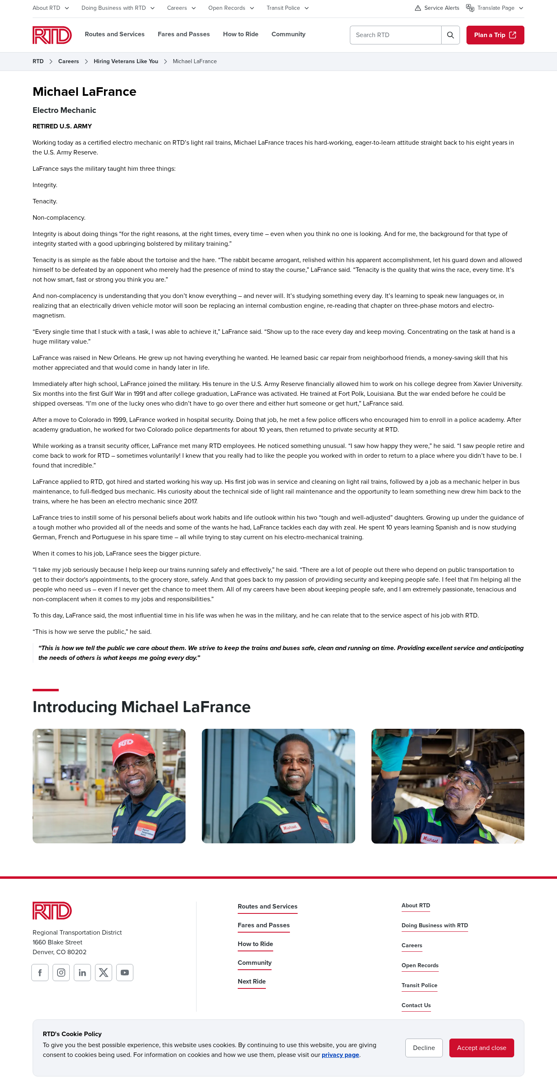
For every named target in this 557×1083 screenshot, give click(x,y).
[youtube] (124, 972)
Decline (424, 1047)
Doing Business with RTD (114, 8)
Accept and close (481, 1047)
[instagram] (61, 972)
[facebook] (40, 972)
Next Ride (252, 981)
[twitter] (103, 972)
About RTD (46, 8)
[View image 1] (109, 786)
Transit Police (283, 8)
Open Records (226, 8)
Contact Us (416, 1005)
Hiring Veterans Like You (126, 61)
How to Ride (241, 34)
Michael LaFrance (195, 61)
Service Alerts (442, 8)
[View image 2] (278, 786)
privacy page (340, 1054)
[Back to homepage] (52, 35)
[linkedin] (82, 972)
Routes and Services (115, 34)
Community (288, 34)
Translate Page (496, 8)
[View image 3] (447, 786)
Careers (177, 8)
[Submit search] (450, 35)
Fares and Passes (184, 34)
